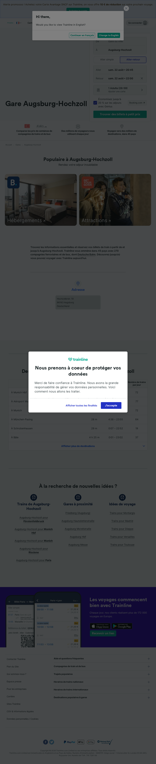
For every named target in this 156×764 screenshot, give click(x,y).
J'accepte (111, 405)
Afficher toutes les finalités (81, 405)
